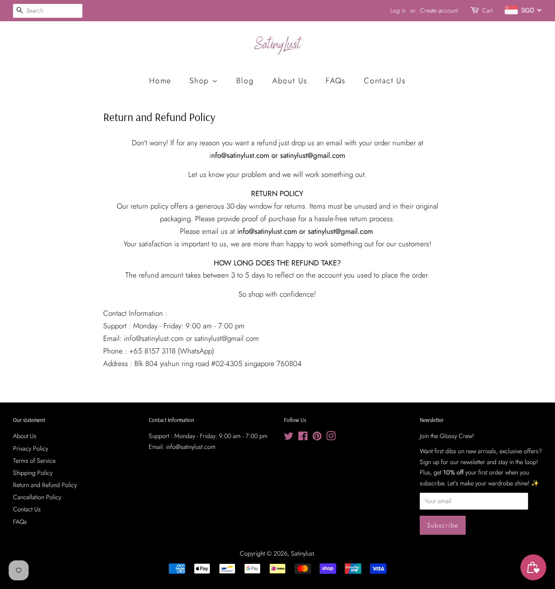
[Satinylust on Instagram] (331, 437)
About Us (289, 80)
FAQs (336, 80)
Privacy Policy (30, 448)
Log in (398, 10)
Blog (245, 80)
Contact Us (385, 80)
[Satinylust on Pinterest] (317, 437)
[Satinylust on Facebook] (303, 437)
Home (160, 80)
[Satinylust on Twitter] (289, 437)
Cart (487, 10)
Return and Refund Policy (45, 485)
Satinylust (302, 553)
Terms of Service (34, 460)
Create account (439, 10)
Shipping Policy (32, 472)
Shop (200, 80)
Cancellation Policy (37, 497)
